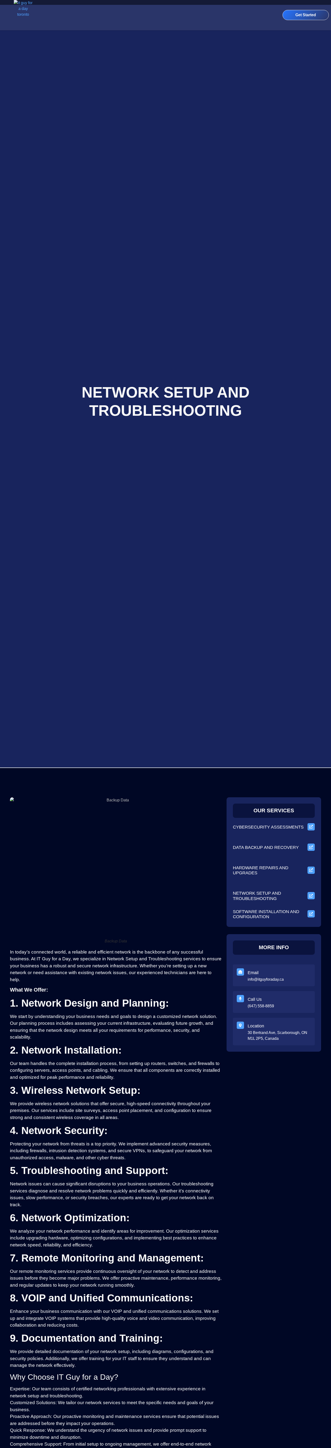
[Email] (240, 972)
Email (253, 972)
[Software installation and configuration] (311, 913)
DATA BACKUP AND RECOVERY (266, 847)
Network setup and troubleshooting (257, 896)
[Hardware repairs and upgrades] (311, 870)
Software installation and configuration (266, 914)
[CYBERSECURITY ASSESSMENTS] (311, 826)
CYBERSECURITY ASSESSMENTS (268, 827)
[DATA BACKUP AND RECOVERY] (311, 847)
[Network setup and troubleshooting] (311, 895)
